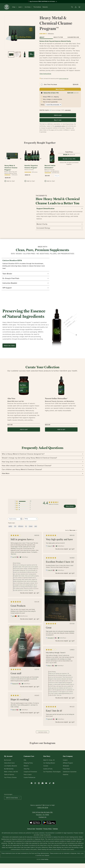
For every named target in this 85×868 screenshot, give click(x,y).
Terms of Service (9, 774)
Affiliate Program (68, 763)
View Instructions (45, 73)
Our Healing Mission (49, 763)
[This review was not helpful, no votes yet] (37, 593)
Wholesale (66, 765)
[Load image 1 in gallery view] (11, 54)
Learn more (68, 110)
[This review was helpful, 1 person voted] (34, 593)
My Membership (9, 768)
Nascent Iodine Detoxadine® (56, 398)
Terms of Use (31, 828)
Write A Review (70, 506)
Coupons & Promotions (30, 771)
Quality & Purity (48, 768)
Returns (26, 765)
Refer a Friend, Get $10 (11, 771)
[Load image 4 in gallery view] (31, 54)
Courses (45, 765)
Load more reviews (42, 732)
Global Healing (44, 859)
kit (26, 526)
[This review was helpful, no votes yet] (69, 549)
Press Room (66, 768)
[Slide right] (37, 54)
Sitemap (55, 828)
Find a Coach (27, 774)
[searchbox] (14, 519)
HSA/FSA (65, 774)
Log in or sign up (63, 78)
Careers (65, 760)
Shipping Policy (28, 763)
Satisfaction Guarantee (69, 771)
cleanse (30, 526)
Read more (13, 554)
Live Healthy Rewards (10, 765)
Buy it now (57, 120)
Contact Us (42, 817)
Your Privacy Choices (10, 777)
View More (5, 473)
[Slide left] (6, 54)
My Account (7, 760)
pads (36, 526)
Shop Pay (26, 768)
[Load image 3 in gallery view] (25, 54)
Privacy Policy (47, 828)
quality (10, 526)
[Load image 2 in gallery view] (18, 54)
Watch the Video (9, 345)
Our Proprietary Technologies (52, 771)
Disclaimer (39, 828)
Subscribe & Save (9, 763)
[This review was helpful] (69, 641)
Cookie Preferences (29, 777)
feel (15, 526)
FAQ (25, 760)
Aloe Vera (11, 398)
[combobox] (31, 518)
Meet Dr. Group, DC (49, 760)
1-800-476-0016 (42, 807)
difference (20, 526)
